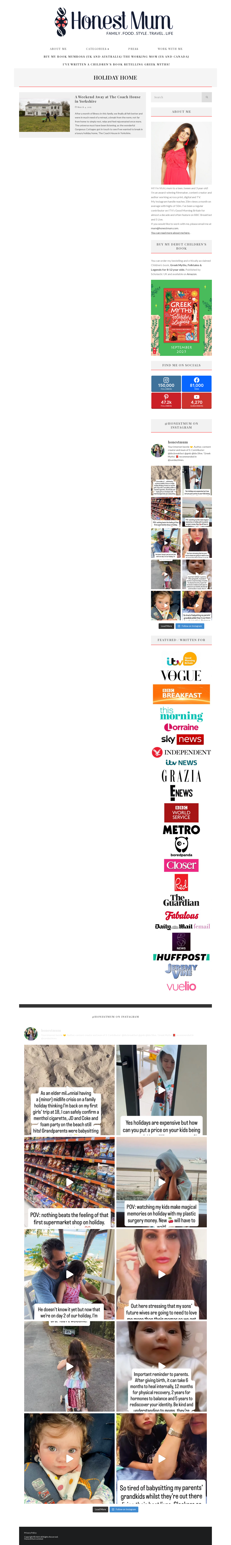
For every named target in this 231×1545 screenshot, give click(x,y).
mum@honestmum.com (164, 228)
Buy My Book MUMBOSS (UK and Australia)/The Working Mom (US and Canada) (116, 56)
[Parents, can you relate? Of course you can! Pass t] (197, 480)
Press (133, 49)
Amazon (192, 274)
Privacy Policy (30, 1532)
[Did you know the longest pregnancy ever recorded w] (166, 605)
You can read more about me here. (170, 232)
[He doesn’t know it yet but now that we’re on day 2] (166, 543)
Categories (96, 49)
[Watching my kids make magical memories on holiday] (197, 512)
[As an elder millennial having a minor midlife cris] (166, 480)
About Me (58, 49)
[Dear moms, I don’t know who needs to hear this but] (166, 574)
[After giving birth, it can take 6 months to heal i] (197, 574)
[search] (207, 97)
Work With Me (170, 49)
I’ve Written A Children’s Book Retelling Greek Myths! (116, 64)
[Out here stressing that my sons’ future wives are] (197, 543)
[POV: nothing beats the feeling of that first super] (166, 512)
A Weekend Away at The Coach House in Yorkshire (108, 99)
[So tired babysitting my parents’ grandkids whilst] (197, 605)
